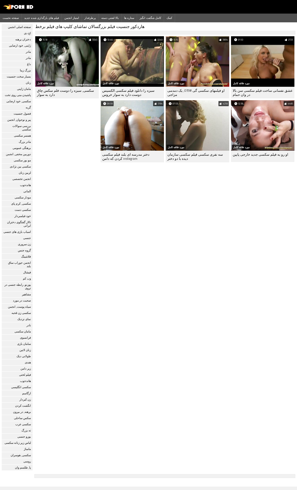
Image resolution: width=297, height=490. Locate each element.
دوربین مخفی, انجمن (18, 154)
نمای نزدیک (24, 319)
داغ (29, 64)
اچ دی (27, 33)
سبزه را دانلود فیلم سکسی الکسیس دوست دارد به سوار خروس (128, 93)
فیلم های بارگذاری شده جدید (41, 18)
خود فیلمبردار (22, 216)
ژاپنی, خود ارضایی (20, 45)
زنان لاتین (25, 350)
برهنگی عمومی (22, 148)
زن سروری (24, 244)
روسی (27, 461)
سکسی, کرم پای (21, 203)
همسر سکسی (22, 135)
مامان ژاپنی (24, 89)
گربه (28, 107)
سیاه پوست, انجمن (19, 306)
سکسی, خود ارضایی (18, 101)
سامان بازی (24, 344)
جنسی (27, 238)
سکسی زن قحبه (21, 313)
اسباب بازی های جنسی (17, 231)
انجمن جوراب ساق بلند (19, 264)
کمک (169, 18)
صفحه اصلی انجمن (19, 27)
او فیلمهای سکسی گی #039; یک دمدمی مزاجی (196, 93)
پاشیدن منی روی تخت (18, 95)
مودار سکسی (23, 197)
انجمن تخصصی (21, 179)
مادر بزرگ (25, 141)
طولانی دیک (23, 356)
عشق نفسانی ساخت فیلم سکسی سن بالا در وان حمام (263, 93)
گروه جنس (24, 250)
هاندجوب (25, 185)
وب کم (27, 278)
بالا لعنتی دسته (110, 18)
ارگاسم (26, 393)
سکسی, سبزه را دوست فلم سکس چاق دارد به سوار (65, 93)
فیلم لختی (25, 374)
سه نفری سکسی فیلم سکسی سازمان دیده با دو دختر (195, 157)
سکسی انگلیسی (21, 387)
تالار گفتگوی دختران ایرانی (19, 224)
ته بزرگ (26, 430)
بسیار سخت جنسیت (19, 76)
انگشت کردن (23, 405)
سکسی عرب (23, 424)
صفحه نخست (11, 18)
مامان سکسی (22, 331)
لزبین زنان (25, 172)
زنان (28, 82)
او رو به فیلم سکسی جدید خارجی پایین (260, 155)
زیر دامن (25, 368)
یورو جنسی (24, 436)
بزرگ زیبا (25, 70)
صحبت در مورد (22, 300)
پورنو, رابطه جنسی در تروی (17, 286)
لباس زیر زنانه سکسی (17, 442)
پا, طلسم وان (23, 467)
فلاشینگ (26, 256)
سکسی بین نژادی (20, 166)
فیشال (27, 272)
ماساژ (27, 449)
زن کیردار (25, 399)
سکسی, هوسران (21, 455)
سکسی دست (23, 209)
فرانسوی (25, 337)
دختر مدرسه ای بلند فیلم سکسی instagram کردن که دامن (125, 157)
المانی (27, 191)
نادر (28, 325)
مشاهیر (26, 294)
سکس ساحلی (22, 418)
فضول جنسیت (22, 113)
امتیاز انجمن (71, 18)
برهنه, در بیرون (22, 412)
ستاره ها (129, 18)
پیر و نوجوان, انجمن (19, 119)
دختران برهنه (23, 39)
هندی (28, 362)
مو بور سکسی (22, 160)
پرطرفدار (90, 18)
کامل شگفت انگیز (150, 18)
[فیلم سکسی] (18, 8)
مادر (28, 51)
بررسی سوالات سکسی (21, 127)
